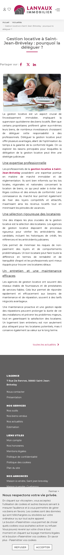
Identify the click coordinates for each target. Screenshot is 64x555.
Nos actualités (15, 421)
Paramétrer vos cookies (22, 540)
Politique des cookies (19, 462)
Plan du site (13, 467)
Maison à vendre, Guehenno (23, 486)
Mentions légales (16, 451)
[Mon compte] (4, 10)
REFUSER (20, 547)
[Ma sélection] (9, 10)
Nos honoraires (15, 445)
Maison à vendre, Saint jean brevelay (27, 481)
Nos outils (12, 410)
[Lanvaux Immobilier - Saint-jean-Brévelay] (32, 10)
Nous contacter (15, 391)
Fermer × (54, 491)
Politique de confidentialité (22, 456)
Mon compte (14, 440)
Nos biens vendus (17, 416)
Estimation (13, 427)
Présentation (14, 397)
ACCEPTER (43, 547)
